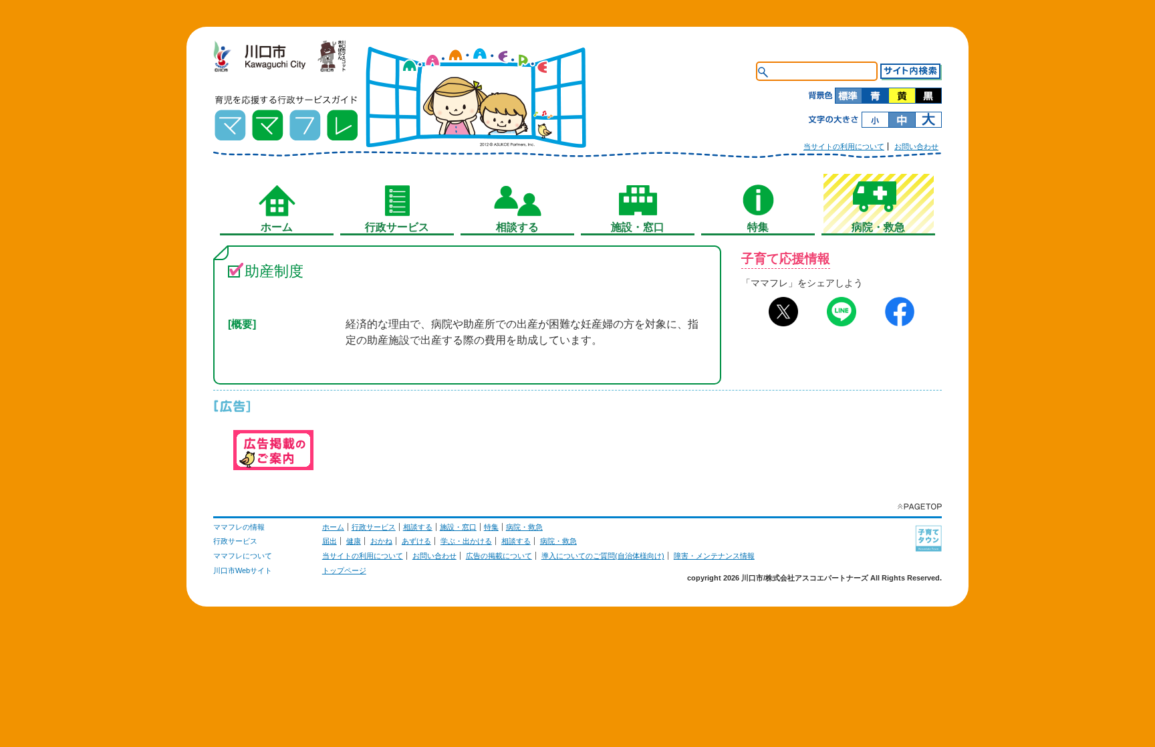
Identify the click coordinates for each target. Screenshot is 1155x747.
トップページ (344, 570)
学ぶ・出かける (466, 541)
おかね (381, 541)
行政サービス (374, 527)
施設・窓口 (458, 527)
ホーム (333, 527)
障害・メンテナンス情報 (714, 556)
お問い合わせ (916, 146)
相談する (417, 527)
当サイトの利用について (843, 146)
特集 (491, 527)
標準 (848, 96)
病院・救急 (524, 527)
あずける (416, 541)
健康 (353, 541)
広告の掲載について (499, 556)
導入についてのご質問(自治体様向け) (602, 556)
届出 (329, 541)
